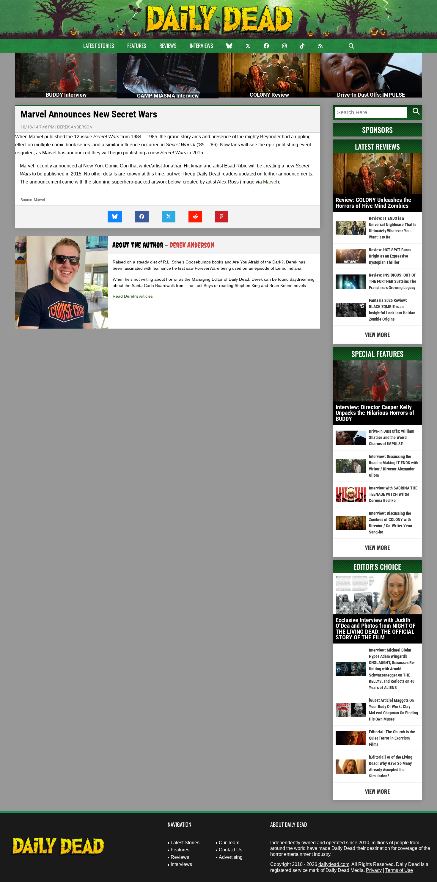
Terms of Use (399, 870)
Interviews (201, 45)
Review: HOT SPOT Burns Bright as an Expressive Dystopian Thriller (390, 256)
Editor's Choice (377, 566)
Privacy (374, 870)
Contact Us (230, 849)
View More (377, 334)
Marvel (270, 181)
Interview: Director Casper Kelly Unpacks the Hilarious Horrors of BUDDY (375, 413)
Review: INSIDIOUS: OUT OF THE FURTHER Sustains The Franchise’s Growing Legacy (392, 281)
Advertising (231, 857)
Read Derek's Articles (133, 296)
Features (136, 45)
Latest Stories (98, 45)
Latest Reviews (377, 146)
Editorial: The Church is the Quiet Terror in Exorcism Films (392, 738)
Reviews (168, 45)
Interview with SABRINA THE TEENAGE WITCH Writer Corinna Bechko (393, 494)
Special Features (377, 353)
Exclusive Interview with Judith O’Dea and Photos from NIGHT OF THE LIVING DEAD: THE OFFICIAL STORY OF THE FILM (376, 628)
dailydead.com (333, 864)
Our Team (229, 842)
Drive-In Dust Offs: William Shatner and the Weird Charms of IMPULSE (391, 437)
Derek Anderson (74, 127)
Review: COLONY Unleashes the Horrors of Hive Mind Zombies (373, 202)
